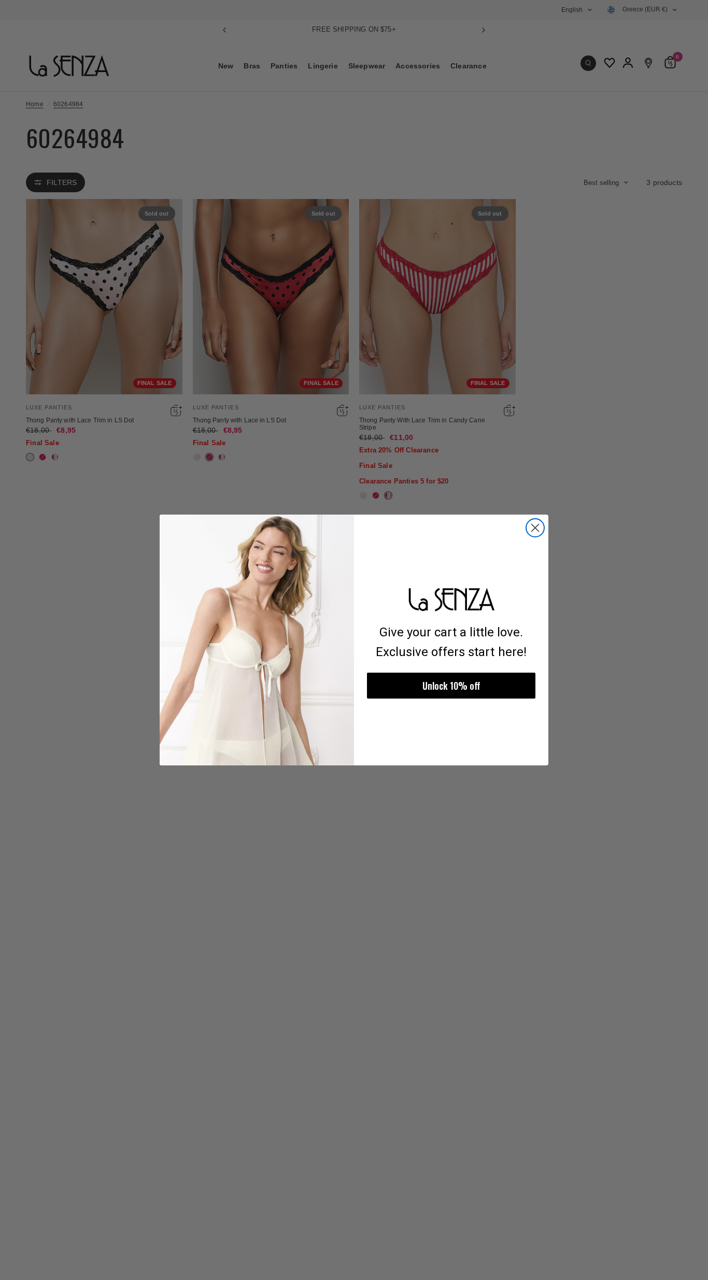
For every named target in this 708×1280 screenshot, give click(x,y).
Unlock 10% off (451, 685)
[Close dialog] (535, 528)
